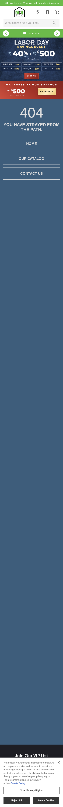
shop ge (31, 76)
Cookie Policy (18, 783)
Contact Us (31, 173)
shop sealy (46, 91)
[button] (5, 12)
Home (31, 144)
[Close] (59, 762)
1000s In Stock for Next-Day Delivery (33, 33)
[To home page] (19, 12)
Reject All (16, 800)
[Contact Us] (47, 12)
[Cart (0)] (57, 12)
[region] (31, 782)
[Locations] (38, 12)
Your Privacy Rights (31, 790)
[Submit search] (54, 23)
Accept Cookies (46, 800)
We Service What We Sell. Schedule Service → (34, 3)
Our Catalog (31, 158)
